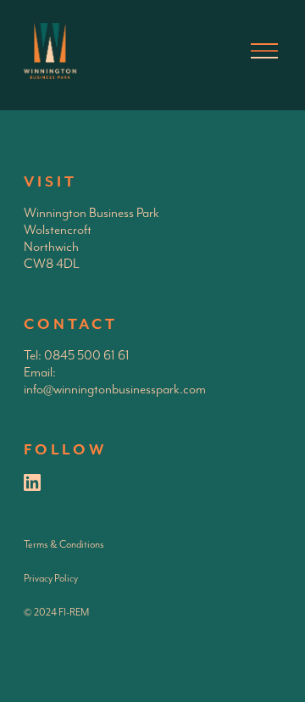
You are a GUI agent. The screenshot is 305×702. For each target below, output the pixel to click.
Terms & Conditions (64, 544)
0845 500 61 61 (87, 356)
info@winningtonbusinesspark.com (115, 390)
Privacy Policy (51, 578)
